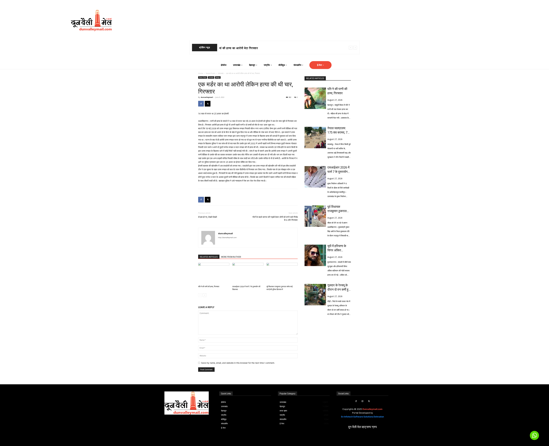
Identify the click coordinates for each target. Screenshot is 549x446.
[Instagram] (362, 401)
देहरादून (218, 77)
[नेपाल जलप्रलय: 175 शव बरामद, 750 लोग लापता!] (315, 137)
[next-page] (204, 295)
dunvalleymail (207, 97)
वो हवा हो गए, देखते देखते (207, 217)
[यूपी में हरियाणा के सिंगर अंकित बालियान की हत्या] (315, 255)
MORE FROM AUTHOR (231, 257)
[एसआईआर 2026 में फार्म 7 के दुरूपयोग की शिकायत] (247, 273)
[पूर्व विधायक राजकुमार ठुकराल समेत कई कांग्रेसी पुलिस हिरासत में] (282, 273)
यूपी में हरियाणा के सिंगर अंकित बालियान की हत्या (336, 248)
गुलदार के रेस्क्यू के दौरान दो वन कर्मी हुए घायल (338, 287)
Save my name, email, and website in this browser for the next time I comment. (238, 363)
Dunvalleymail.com (372, 409)
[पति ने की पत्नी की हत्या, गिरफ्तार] (213, 273)
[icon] (534, 436)
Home (200, 73)
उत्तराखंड (220, 73)
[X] (207, 104)
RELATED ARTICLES (209, 257)
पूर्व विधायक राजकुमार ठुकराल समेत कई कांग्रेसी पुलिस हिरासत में (337, 209)
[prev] (350, 47)
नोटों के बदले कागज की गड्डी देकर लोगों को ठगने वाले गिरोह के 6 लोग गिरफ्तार (275, 218)
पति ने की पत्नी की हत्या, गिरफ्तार (208, 286)
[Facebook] (201, 104)
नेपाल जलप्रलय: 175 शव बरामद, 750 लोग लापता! (248, 48)
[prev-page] (200, 295)
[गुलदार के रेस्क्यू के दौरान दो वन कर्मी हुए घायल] (315, 294)
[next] (355, 47)
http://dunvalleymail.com (227, 237)
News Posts (210, 73)
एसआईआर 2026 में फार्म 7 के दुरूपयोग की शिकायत (338, 170)
